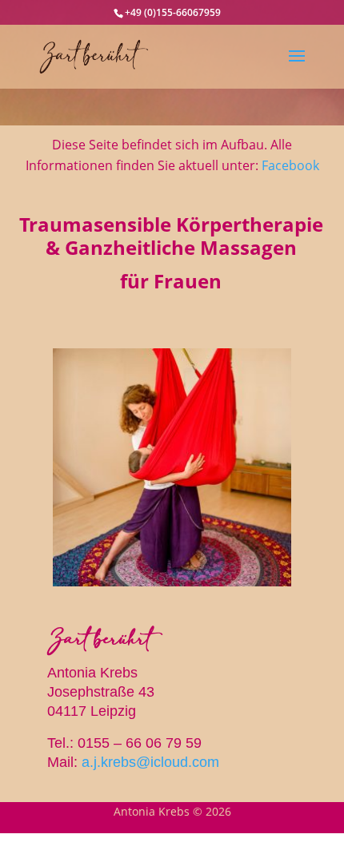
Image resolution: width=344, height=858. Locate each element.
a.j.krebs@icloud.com (150, 762)
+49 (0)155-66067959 (173, 12)
